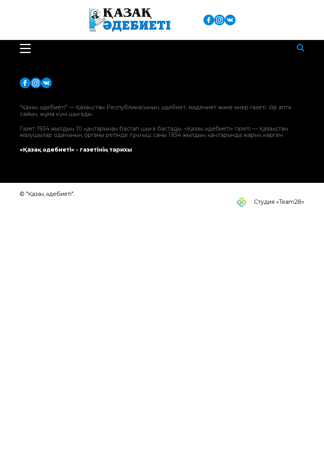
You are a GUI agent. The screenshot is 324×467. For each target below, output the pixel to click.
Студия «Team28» (278, 201)
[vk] (230, 19)
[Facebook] (208, 19)
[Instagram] (219, 19)
